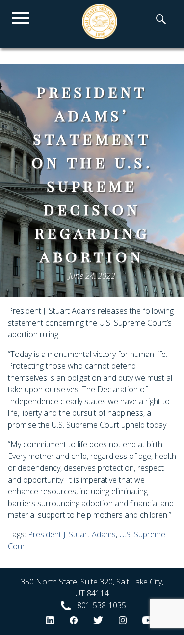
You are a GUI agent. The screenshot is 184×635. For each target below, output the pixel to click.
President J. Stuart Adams (72, 534)
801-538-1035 (101, 605)
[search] (161, 20)
